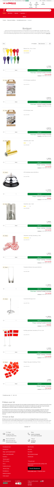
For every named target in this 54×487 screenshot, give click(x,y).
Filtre (4, 43)
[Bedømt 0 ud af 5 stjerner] (26, 82)
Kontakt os (5, 456)
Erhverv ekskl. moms (32, 471)
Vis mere (26, 426)
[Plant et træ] (19, 483)
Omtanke (43, 0)
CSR (40, 0)
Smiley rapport (6, 475)
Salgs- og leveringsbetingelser (9, 451)
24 (13, 395)
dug (33, 409)
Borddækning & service (21, 20)
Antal (16, 70)
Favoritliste (30, 451)
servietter (37, 409)
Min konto (30, 449)
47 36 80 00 (37, 434)
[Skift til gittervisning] (50, 44)
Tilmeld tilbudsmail (34, 468)
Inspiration (22, 13)
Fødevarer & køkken (11, 20)
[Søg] (49, 10)
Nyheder (16, 13)
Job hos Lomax (6, 468)
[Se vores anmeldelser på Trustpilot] (5, 483)
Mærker (24, 16)
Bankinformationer (7, 473)
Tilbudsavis (33, 440)
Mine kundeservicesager (33, 454)
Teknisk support (6, 459)
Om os (4, 463)
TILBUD (4, 13)
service (29, 409)
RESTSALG (10, 13)
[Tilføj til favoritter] (4, 70)
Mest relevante (42, 43)
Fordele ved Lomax (7, 466)
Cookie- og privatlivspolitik (8, 454)
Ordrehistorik (30, 456)
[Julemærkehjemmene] (16, 483)
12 (11, 395)
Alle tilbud (33, 442)
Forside (4, 20)
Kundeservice (49, 0)
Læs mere (48, 33)
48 (15, 395)
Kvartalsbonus (6, 471)
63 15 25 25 (39, 435)
